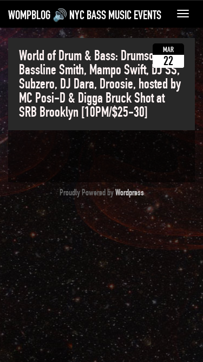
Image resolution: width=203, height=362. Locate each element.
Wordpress (129, 192)
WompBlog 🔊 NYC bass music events (84, 15)
